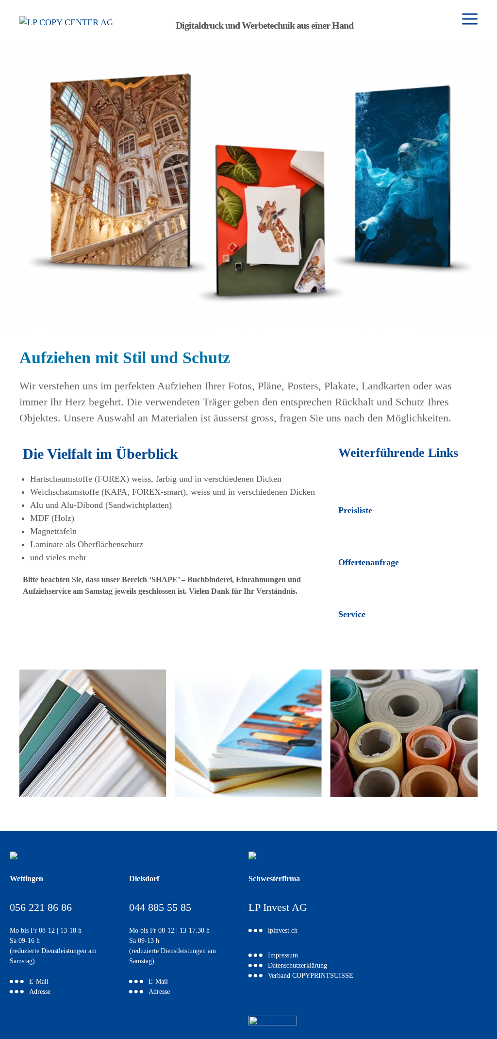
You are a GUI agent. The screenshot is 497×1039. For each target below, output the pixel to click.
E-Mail (39, 982)
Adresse (39, 992)
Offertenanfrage (368, 562)
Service (351, 614)
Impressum (283, 956)
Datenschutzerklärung (297, 966)
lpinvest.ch (283, 931)
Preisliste (355, 510)
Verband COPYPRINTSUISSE (310, 976)
